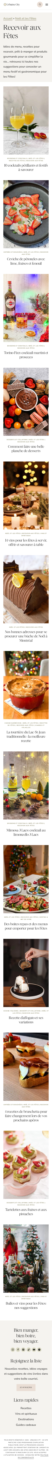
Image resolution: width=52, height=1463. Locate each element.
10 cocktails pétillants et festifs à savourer (26, 167)
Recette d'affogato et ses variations (26, 1020)
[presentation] (26, 120)
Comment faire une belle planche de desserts (26, 448)
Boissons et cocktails (17, 158)
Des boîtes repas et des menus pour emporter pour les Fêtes (26, 926)
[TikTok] (28, 1349)
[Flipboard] (39, 1349)
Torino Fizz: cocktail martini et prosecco (26, 355)
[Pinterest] (23, 1349)
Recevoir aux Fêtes (34, 161)
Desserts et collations (17, 440)
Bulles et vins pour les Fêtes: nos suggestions (26, 1305)
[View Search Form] (40, 4)
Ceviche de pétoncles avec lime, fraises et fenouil (26, 261)
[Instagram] (13, 1349)
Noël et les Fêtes (25, 18)
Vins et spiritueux (26, 1414)
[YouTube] (34, 1349)
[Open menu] (46, 4)
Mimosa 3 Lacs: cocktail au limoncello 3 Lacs (26, 832)
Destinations (26, 1419)
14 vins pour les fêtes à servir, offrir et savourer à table (26, 542)
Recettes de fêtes (17, 161)
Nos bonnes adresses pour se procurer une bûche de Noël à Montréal (26, 636)
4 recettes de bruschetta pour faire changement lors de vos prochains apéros (26, 1115)
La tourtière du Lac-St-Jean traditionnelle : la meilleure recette (26, 736)
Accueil (7, 18)
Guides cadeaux (26, 1425)
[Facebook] (18, 1349)
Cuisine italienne (10, 1011)
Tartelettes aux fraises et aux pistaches (26, 1212)
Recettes (26, 1408)
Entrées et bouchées (13, 252)
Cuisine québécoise (13, 723)
